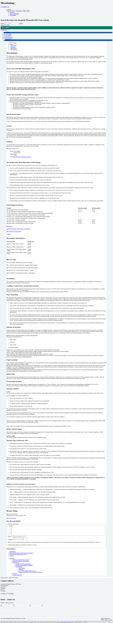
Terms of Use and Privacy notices (9, 610)
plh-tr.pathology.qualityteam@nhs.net (22, 156)
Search (2, 23)
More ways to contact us (6, 596)
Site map (12, 12)
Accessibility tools (5, 6)
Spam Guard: (23, 544)
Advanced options (5, 25)
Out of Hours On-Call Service (14, 231)
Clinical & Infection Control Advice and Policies (18, 228)
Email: (9, 536)
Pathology (13, 47)
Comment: (10, 539)
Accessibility (13, 15)
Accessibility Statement (6, 615)
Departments (14, 48)
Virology (9, 234)
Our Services (14, 45)
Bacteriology (10, 226)
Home (11, 44)
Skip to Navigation (14, 13)
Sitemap (3, 613)
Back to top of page (11, 518)
